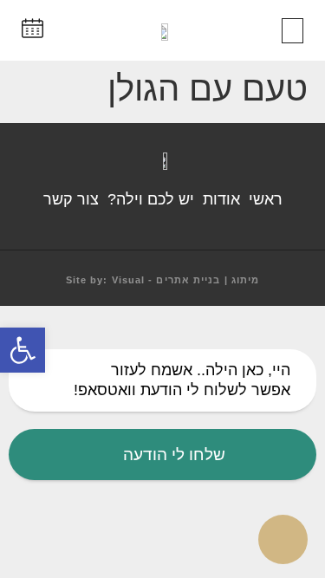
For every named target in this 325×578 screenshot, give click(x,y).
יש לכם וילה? (150, 199)
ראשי (266, 199)
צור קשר (71, 199)
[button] (292, 30)
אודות (221, 199)
